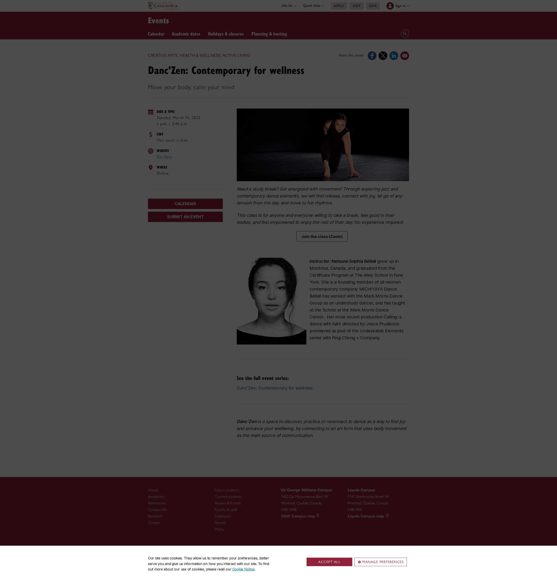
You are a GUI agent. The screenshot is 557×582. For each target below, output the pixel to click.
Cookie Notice (243, 569)
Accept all (329, 562)
